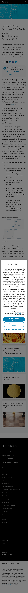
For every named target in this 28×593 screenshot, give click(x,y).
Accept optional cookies (14, 319)
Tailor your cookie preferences (14, 329)
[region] (14, 296)
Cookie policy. (20, 313)
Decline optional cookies (14, 324)
